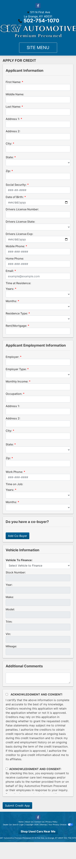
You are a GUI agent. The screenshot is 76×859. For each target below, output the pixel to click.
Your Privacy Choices (57, 824)
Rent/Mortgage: (16, 325)
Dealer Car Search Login (13, 824)
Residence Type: (17, 313)
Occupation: (14, 393)
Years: (10, 288)
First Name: (13, 82)
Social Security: (16, 184)
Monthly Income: (17, 381)
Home (21, 822)
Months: (11, 301)
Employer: (12, 357)
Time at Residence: (18, 283)
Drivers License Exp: (19, 234)
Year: (9, 584)
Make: (10, 597)
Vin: (8, 634)
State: (10, 157)
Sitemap (43, 824)
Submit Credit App (17, 805)
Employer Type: (16, 369)
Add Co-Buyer (17, 536)
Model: (10, 609)
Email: (10, 271)
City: (9, 143)
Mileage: (11, 646)
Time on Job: (14, 484)
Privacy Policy (51, 822)
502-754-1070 (41, 21)
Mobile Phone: (15, 246)
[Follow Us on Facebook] (38, 5)
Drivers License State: (20, 221)
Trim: (9, 621)
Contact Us (39, 822)
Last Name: (13, 106)
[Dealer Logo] (38, 31)
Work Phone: (14, 472)
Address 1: (13, 119)
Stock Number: (16, 572)
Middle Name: (15, 94)
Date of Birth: (15, 197)
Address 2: (13, 131)
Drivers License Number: (22, 209)
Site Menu (38, 47)
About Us (29, 822)
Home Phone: (15, 258)
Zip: (8, 171)
